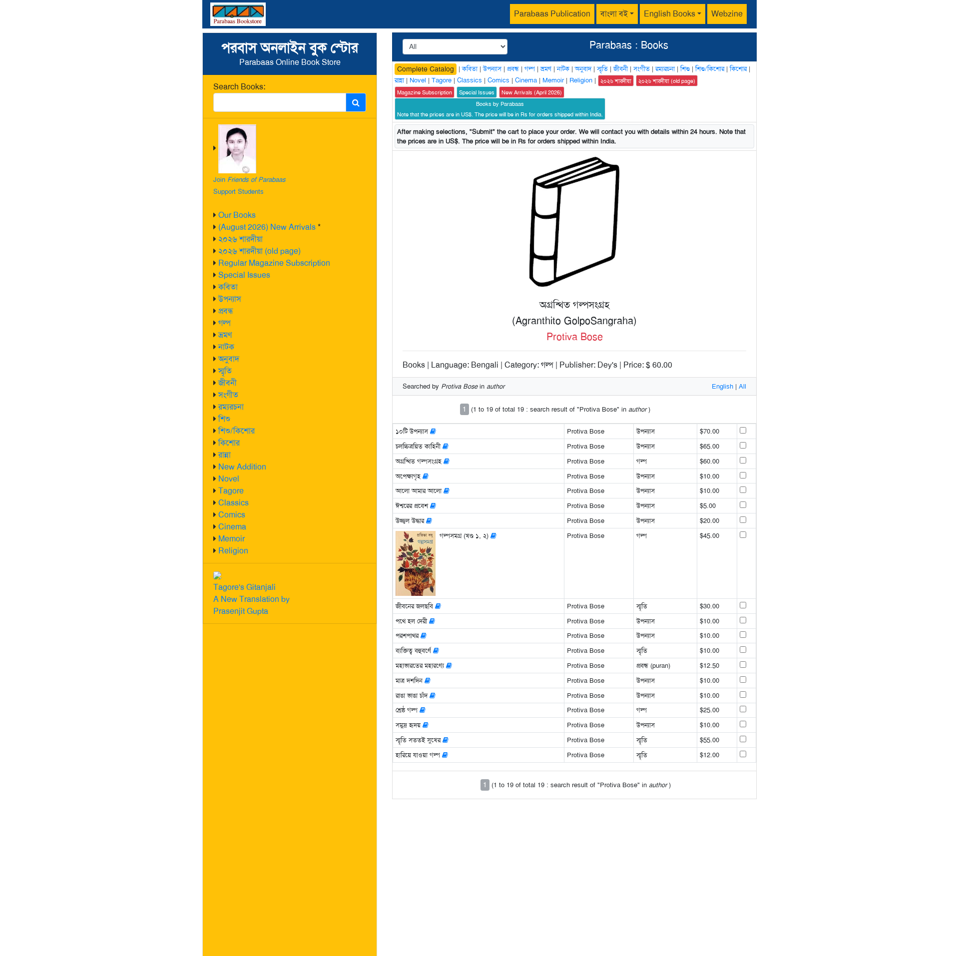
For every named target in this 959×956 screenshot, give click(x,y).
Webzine (727, 13)
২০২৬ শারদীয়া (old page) (259, 251)
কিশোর (229, 443)
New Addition (242, 467)
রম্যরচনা (231, 407)
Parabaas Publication (552, 13)
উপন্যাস (229, 299)
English (722, 386)
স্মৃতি (225, 371)
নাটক (226, 347)
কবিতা (228, 287)
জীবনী (227, 383)
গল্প (224, 323)
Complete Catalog (425, 68)
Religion (233, 550)
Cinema (232, 526)
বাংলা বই (614, 13)
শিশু (224, 419)
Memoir (231, 538)
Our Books (237, 215)
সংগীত (228, 395)
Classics (233, 502)
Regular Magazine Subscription (274, 263)
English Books (669, 13)
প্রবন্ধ (225, 311)
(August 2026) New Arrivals (267, 227)
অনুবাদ (228, 359)
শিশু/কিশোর (236, 431)
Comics (231, 514)
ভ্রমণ (225, 335)
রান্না (224, 455)
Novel (228, 479)
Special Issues (244, 275)
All (742, 386)
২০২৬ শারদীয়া (240, 239)
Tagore (231, 490)
